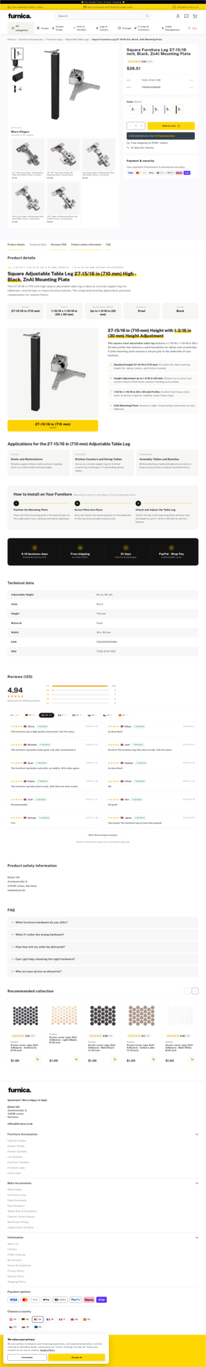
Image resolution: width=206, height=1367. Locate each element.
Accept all (76, 1357)
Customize (27, 1357)
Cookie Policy (47, 1350)
